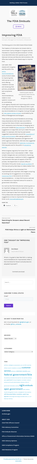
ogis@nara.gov (24, 322)
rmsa (26, 392)
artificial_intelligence (9, 365)
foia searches (18, 377)
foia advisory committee (9, 377)
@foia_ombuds (16, 324)
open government (13, 389)
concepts (19, 368)
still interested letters (10, 394)
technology (11, 396)
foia (29, 374)
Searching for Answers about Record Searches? (16, 221)
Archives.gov (6, 414)
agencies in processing (27, 143)
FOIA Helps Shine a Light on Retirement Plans (20, 230)
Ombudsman (27, 40)
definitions (13, 371)
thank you (6, 398)
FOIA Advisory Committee (10, 427)
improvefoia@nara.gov (16, 199)
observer (23, 382)
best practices (20, 127)
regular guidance (26, 164)
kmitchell (13, 38)
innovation (24, 380)
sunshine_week (21, 394)
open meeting (26, 389)
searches (29, 392)
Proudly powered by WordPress (13, 459)
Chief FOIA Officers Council (10, 423)
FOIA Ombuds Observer (9, 432)
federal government (15, 374)
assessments (17, 365)
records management (9, 392)
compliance (14, 368)
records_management (19, 392)
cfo (23, 365)
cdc (21, 365)
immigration (18, 380)
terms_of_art (28, 396)
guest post (10, 380)
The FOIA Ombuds (18, 21)
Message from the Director (15, 40)
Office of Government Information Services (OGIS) (18, 436)
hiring (14, 380)
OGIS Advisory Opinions (9, 441)
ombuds (29, 385)
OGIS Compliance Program (10, 445)
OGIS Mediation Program (10, 449)
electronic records (21, 371)
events (28, 371)
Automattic (18, 461)
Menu (19, 26)
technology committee (20, 396)
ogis (22, 385)
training (10, 398)
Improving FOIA (7, 176)
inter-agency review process (12, 113)
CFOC (25, 365)
